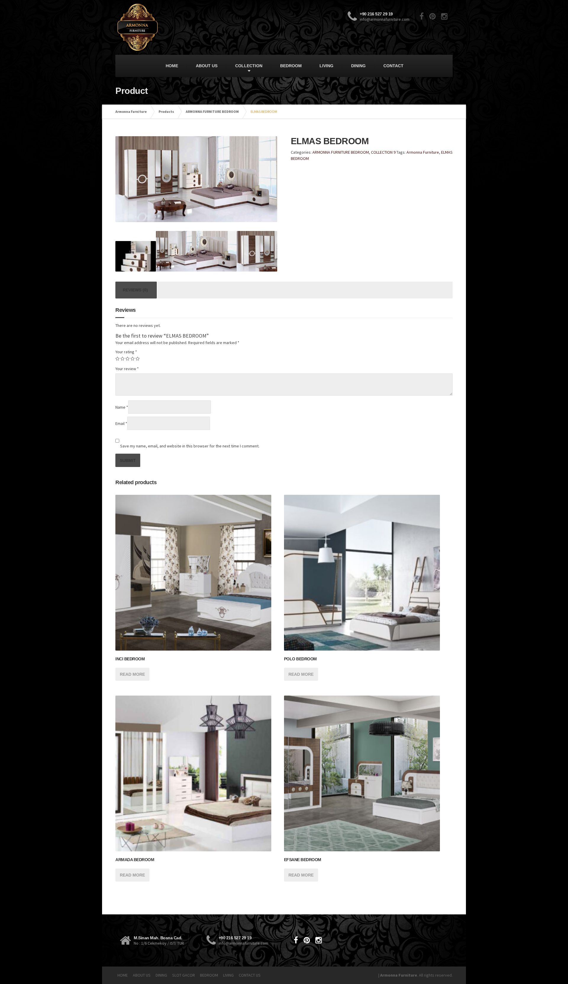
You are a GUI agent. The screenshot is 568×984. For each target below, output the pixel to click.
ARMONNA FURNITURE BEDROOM (212, 111)
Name (121, 407)
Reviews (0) (135, 290)
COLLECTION (248, 65)
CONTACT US (250, 975)
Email (121, 423)
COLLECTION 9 (383, 152)
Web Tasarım (366, 975)
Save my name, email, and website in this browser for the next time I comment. (189, 446)
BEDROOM (291, 65)
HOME (172, 65)
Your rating (126, 351)
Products (166, 111)
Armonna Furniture (131, 111)
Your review (127, 368)
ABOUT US (206, 65)
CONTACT (393, 65)
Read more (132, 674)
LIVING (326, 65)
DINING (358, 65)
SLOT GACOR (183, 975)
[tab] (135, 290)
